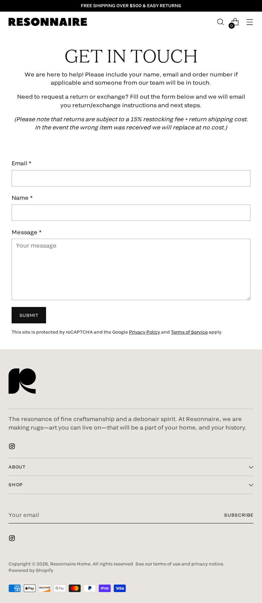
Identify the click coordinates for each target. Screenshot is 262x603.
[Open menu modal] (250, 22)
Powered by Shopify (31, 570)
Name (22, 197)
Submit (29, 315)
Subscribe (238, 515)
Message (27, 231)
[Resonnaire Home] (48, 22)
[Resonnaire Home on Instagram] (13, 447)
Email (21, 162)
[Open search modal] (221, 22)
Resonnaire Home (70, 563)
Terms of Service (189, 332)
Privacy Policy (144, 332)
